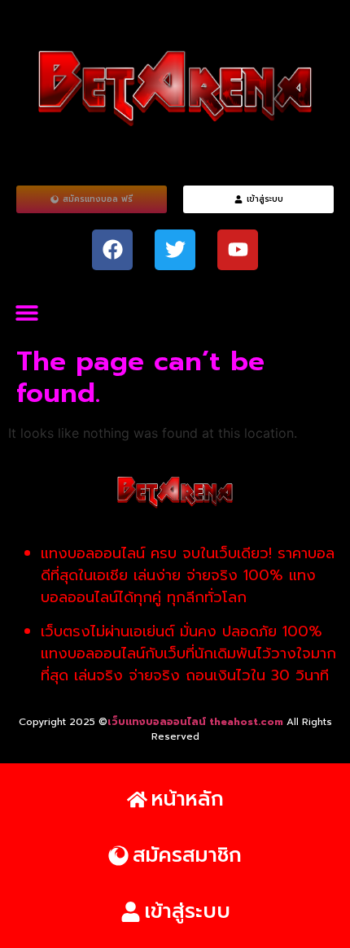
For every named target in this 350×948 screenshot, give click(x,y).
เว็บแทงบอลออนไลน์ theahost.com (197, 721)
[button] (26, 313)
